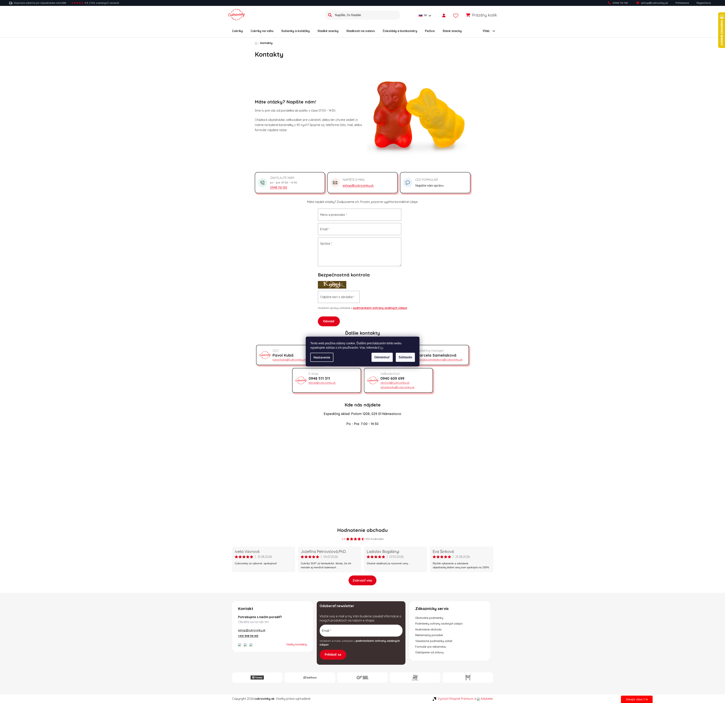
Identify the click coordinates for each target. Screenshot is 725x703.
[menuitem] (237, 30)
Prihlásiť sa (333, 654)
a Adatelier (483, 699)
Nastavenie (322, 357)
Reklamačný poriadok (429, 635)
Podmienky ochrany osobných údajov (439, 623)
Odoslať (329, 321)
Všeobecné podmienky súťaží (433, 641)
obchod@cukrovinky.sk (394, 382)
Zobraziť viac (362, 580)
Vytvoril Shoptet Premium (455, 699)
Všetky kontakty (296, 644)
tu (381, 347)
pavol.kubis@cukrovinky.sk (289, 359)
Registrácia (704, 3)
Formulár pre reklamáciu (430, 646)
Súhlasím (405, 357)
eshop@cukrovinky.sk (654, 3)
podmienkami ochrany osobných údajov (380, 308)
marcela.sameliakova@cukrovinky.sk (439, 359)
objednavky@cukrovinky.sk (397, 387)
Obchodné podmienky (429, 618)
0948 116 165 (620, 3)
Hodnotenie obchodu (362, 530)
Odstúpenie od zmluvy (429, 652)
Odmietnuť (382, 357)
